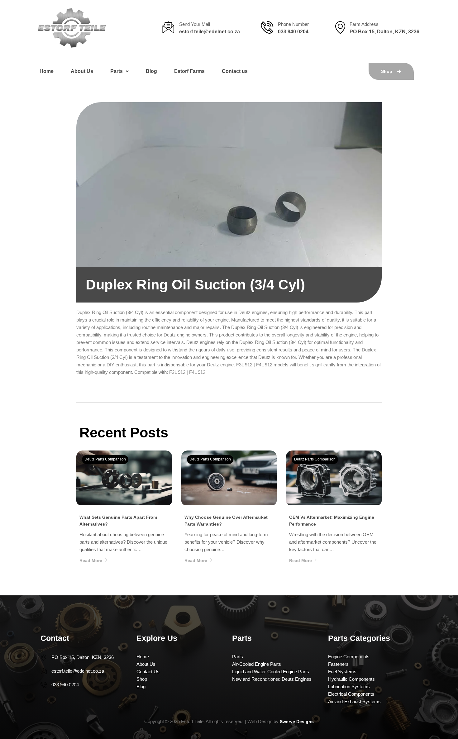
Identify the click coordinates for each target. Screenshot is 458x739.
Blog (151, 71)
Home (47, 71)
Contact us (235, 71)
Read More (90, 560)
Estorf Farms (189, 71)
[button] (119, 71)
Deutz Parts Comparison (105, 459)
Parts (116, 71)
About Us (82, 71)
